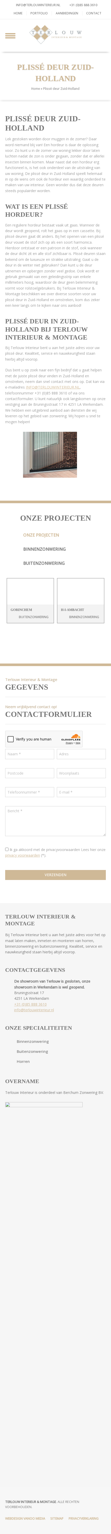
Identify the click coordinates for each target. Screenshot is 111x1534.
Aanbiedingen (67, 13)
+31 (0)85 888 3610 (83, 5)
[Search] (101, 34)
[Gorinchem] (30, 591)
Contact (93, 13)
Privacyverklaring (84, 1518)
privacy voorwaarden (22, 855)
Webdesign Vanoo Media (25, 1518)
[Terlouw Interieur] (55, 34)
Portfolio (39, 13)
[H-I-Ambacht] (80, 591)
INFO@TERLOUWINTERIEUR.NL (53, 387)
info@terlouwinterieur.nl (38, 5)
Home (18, 13)
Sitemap (57, 1518)
